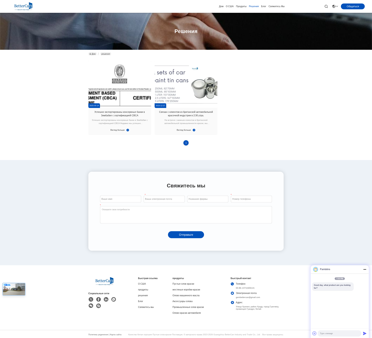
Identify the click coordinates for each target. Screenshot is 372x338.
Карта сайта (115, 334)
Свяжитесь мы (277, 6)
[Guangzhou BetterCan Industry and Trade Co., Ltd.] (23, 6)
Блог (263, 6)
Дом (221, 6)
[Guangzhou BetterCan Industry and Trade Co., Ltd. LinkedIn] (106, 299)
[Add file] (314, 333)
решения (254, 6)
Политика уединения (98, 334)
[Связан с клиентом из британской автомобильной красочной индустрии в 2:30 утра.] (186, 107)
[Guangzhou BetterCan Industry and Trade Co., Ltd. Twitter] (91, 299)
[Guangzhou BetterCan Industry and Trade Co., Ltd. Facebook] (98, 299)
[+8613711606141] (98, 306)
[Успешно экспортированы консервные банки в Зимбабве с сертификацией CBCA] (119, 107)
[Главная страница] (104, 285)
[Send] (364, 333)
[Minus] (364, 269)
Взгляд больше (117, 130)
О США (230, 6)
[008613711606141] (113, 299)
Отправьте (186, 234)
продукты (241, 6)
